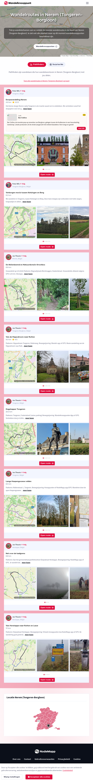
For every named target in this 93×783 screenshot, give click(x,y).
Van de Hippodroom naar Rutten (20, 337)
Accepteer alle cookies (40, 777)
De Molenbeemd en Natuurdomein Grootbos (25, 264)
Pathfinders (38, 64)
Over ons (16, 759)
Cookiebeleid (68, 770)
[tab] (43, 169)
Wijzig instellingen (12, 777)
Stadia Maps (65, 55)
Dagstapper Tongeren (15, 409)
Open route (45, 174)
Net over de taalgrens (15, 553)
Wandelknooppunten (45, 46)
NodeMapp (90, 55)
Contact (27, 759)
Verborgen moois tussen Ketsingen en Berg (25, 192)
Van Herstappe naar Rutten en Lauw (22, 625)
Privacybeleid (64, 759)
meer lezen (27, 109)
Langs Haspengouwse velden (18, 481)
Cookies (77, 759)
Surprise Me (58, 64)
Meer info (81, 128)
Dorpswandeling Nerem (16, 99)
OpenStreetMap (74, 55)
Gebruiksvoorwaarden (44, 759)
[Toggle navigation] (87, 3)
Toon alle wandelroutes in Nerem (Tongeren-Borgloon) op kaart (46, 81)
